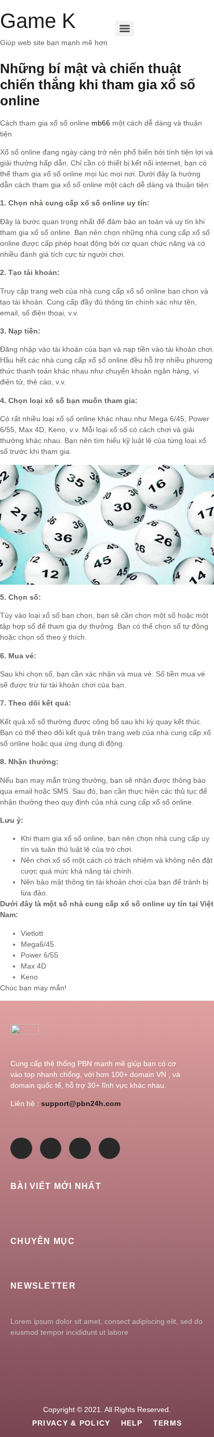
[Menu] (124, 28)
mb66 (100, 123)
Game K (38, 20)
